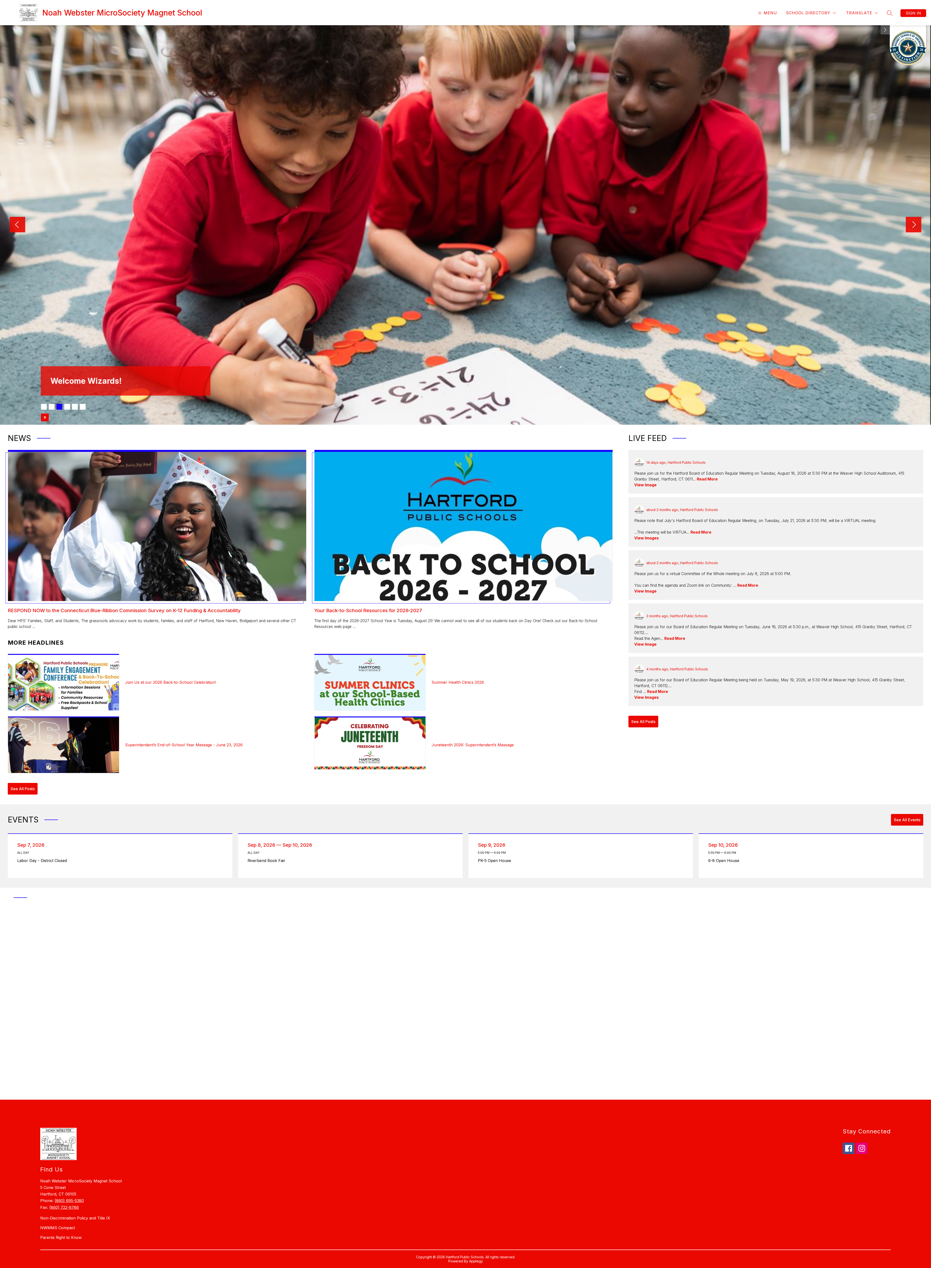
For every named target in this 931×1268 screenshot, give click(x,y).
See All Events (907, 819)
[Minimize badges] (885, 29)
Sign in (913, 13)
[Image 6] (83, 407)
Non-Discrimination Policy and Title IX (75, 1218)
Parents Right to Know (61, 1237)
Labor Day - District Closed (43, 860)
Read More (707, 479)
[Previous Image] (17, 225)
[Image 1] (44, 407)
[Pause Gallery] (45, 417)
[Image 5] (75, 407)
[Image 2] (52, 407)
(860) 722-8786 (64, 1207)
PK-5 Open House (496, 860)
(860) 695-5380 (69, 1200)
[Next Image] (913, 225)
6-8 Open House (725, 860)
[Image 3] (59, 407)
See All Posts (23, 788)
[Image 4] (67, 407)
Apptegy (476, 1261)
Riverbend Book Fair (268, 860)
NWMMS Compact (57, 1227)
